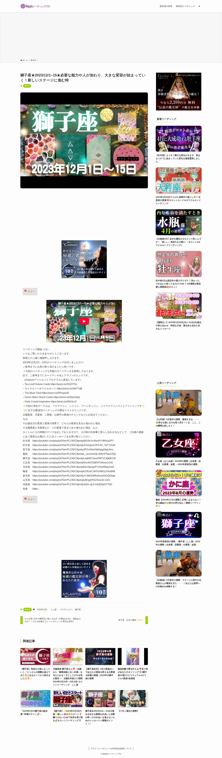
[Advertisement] (111, 36)
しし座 (53, 609)
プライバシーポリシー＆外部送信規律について (111, 748)
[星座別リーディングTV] (35, 6)
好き (31, 291)
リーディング (65, 609)
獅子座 (27, 86)
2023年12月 (42, 609)
